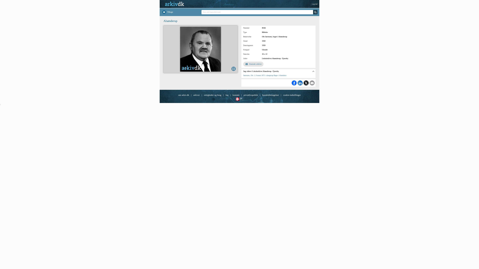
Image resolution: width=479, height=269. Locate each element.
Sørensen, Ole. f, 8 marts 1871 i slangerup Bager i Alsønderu (264, 75)
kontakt (236, 95)
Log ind (314, 4)
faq (227, 95)
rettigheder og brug (212, 95)
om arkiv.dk (183, 95)
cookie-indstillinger (292, 95)
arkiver (196, 95)
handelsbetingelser (270, 95)
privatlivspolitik (251, 95)
